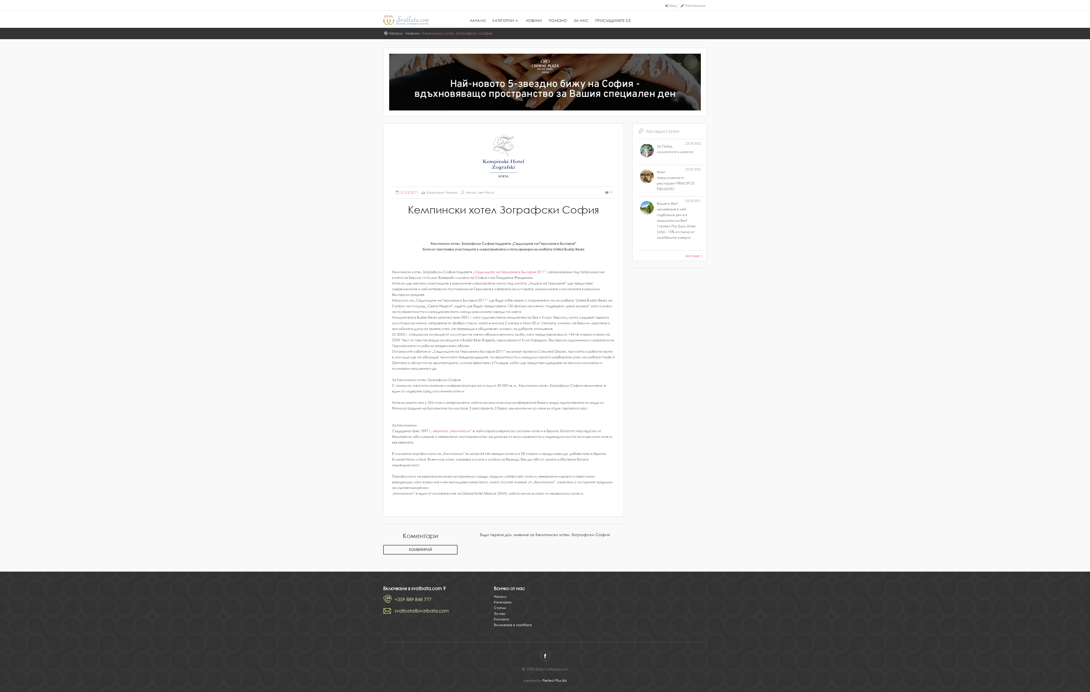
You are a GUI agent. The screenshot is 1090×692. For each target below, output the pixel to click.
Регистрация (695, 5)
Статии (500, 607)
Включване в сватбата (513, 624)
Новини (534, 20)
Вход (673, 5)
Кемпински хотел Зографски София (457, 33)
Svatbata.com (412, 20)
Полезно (558, 20)
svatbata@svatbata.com (422, 611)
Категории (503, 20)
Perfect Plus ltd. (554, 680)
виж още (692, 256)
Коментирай (420, 549)
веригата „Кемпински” (452, 430)
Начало (478, 20)
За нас (581, 20)
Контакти (501, 619)
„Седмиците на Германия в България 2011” (509, 271)
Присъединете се (613, 20)
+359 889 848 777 (413, 599)
